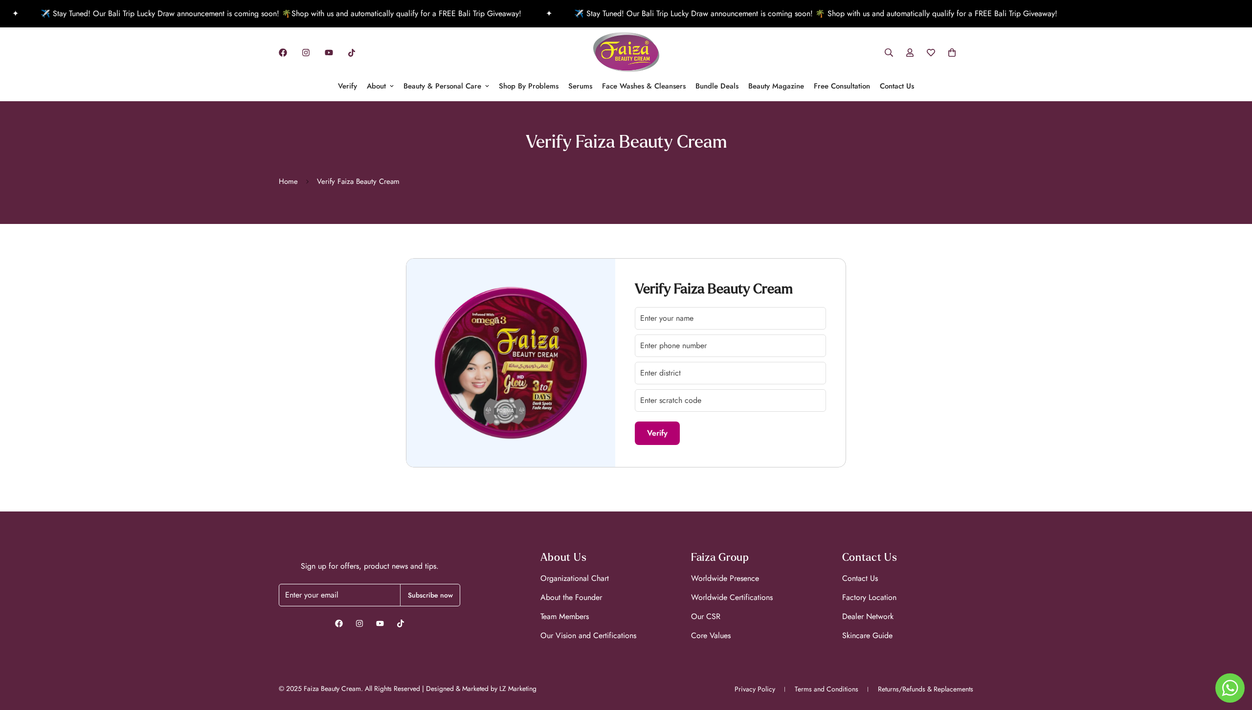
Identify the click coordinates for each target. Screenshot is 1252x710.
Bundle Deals (716, 86)
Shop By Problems (529, 86)
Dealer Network (868, 616)
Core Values (711, 635)
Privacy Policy (755, 689)
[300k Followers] (339, 623)
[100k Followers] (359, 623)
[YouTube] (329, 52)
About (376, 86)
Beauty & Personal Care (442, 86)
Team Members (564, 616)
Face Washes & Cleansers (644, 86)
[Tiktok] (352, 53)
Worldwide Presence (725, 578)
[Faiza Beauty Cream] (626, 52)
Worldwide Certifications (732, 597)
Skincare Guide (867, 635)
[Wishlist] (930, 52)
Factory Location (869, 597)
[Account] (909, 52)
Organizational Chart (574, 578)
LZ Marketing (518, 688)
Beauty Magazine (776, 86)
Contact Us (897, 86)
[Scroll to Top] (1233, 656)
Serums (580, 86)
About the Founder (571, 597)
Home (288, 181)
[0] (951, 52)
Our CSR (705, 616)
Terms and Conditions (826, 689)
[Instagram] (306, 52)
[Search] (888, 52)
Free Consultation (842, 86)
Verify (347, 86)
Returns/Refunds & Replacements (925, 689)
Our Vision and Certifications (588, 635)
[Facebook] (283, 52)
